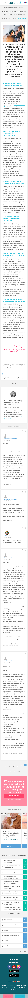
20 (14, 771)
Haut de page (22, 951)
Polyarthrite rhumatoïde (11, 935)
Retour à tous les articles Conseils (13, 7)
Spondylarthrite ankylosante (12, 925)
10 (5, 766)
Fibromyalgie (8, 919)
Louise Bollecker (22, 18)
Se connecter (20, 996)
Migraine (6, 946)
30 (19, 771)
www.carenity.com (11, 985)
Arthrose (6, 930)
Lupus (6, 940)
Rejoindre (14, 796)
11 (9, 766)
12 (13, 766)
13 (17, 766)
